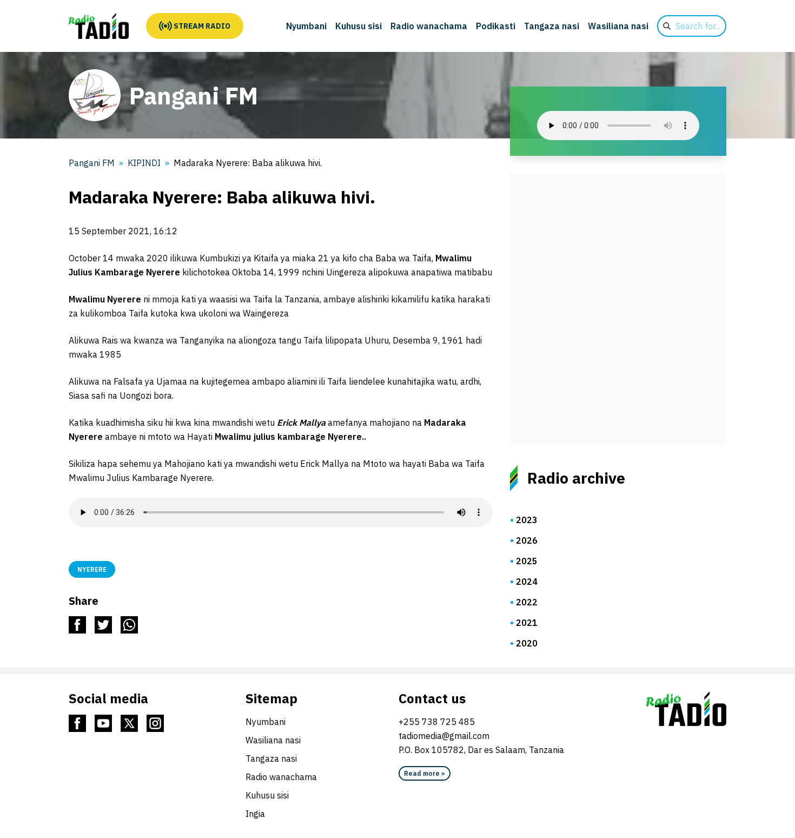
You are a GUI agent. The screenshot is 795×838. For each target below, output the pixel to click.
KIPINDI (144, 162)
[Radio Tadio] (686, 708)
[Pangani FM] (99, 26)
